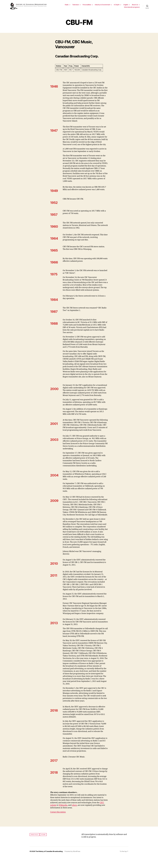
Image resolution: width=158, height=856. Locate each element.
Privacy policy (34, 834)
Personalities (87, 5)
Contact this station (58, 812)
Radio (67, 5)
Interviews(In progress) (132, 7)
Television (75, 5)
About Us (135, 5)
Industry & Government (102, 5)
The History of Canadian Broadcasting (49, 851)
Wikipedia (63, 805)
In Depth (116, 5)
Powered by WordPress (72, 851)
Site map (43, 834)
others (74, 805)
